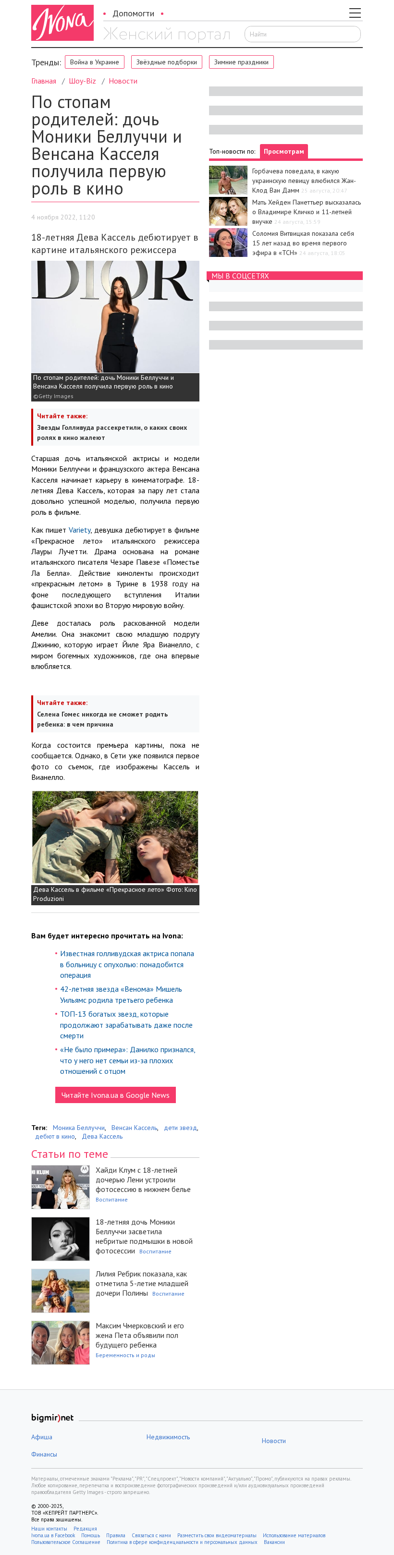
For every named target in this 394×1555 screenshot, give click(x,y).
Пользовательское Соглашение (65, 1542)
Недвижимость (168, 1437)
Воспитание (112, 1199)
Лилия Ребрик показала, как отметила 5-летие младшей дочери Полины (142, 1283)
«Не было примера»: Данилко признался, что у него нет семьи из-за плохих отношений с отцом (127, 1060)
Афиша (41, 1437)
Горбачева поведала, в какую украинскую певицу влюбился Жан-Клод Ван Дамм (304, 180)
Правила (115, 1535)
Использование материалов (294, 1535)
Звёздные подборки (166, 62)
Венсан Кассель (134, 1127)
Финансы (44, 1454)
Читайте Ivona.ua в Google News (116, 1095)
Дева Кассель (102, 1136)
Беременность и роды (125, 1355)
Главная (43, 80)
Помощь (90, 1535)
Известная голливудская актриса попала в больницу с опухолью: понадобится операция (127, 964)
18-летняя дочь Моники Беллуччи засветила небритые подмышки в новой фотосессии (144, 1236)
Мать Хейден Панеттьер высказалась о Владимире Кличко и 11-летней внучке (306, 212)
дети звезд (180, 1127)
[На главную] (166, 35)
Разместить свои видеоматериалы (217, 1535)
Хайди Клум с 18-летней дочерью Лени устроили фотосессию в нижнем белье (143, 1179)
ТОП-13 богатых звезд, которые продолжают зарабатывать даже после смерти (126, 1024)
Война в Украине (94, 62)
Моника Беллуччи (79, 1127)
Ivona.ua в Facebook (53, 1535)
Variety (79, 530)
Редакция (85, 1528)
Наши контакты (49, 1528)
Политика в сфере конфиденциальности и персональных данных (182, 1542)
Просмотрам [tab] (284, 151)
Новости (123, 80)
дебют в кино (55, 1136)
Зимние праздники (241, 62)
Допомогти (133, 13)
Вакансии (274, 1542)
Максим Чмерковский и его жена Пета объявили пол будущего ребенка (140, 1335)
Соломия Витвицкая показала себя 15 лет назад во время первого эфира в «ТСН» (303, 243)
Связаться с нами (151, 1535)
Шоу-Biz (82, 80)
